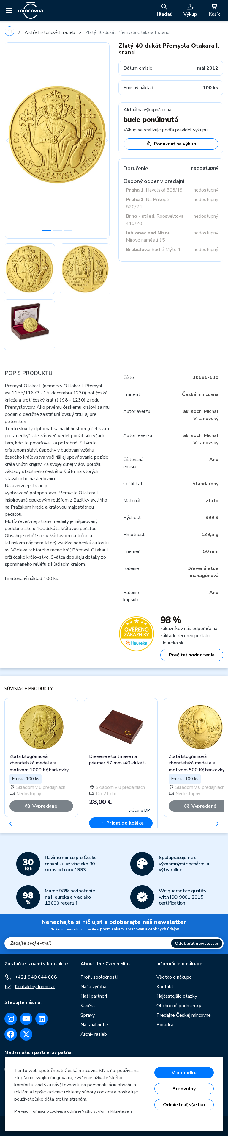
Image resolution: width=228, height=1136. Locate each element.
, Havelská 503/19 (154, 190)
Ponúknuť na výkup (175, 144)
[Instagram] (10, 1019)
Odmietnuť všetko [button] (184, 1104)
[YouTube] (26, 1019)
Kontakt (164, 986)
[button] (12, 140)
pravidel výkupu (191, 130)
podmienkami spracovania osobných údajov (139, 929)
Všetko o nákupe (174, 977)
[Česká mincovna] (30, 10)
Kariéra (87, 1005)
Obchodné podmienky (178, 1005)
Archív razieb (93, 1034)
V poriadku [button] (184, 1072)
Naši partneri (93, 996)
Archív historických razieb (50, 32)
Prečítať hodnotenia (192, 655)
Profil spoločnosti (99, 977)
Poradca (164, 1024)
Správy (87, 1015)
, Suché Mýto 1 (153, 249)
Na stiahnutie (94, 1024)
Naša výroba (93, 986)
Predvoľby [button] (184, 1088)
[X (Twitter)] (26, 1034)
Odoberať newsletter (196, 943)
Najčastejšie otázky (176, 996)
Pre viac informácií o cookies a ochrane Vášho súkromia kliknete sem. (73, 1111)
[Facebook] (10, 1034)
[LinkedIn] (41, 1019)
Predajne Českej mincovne (183, 1015)
